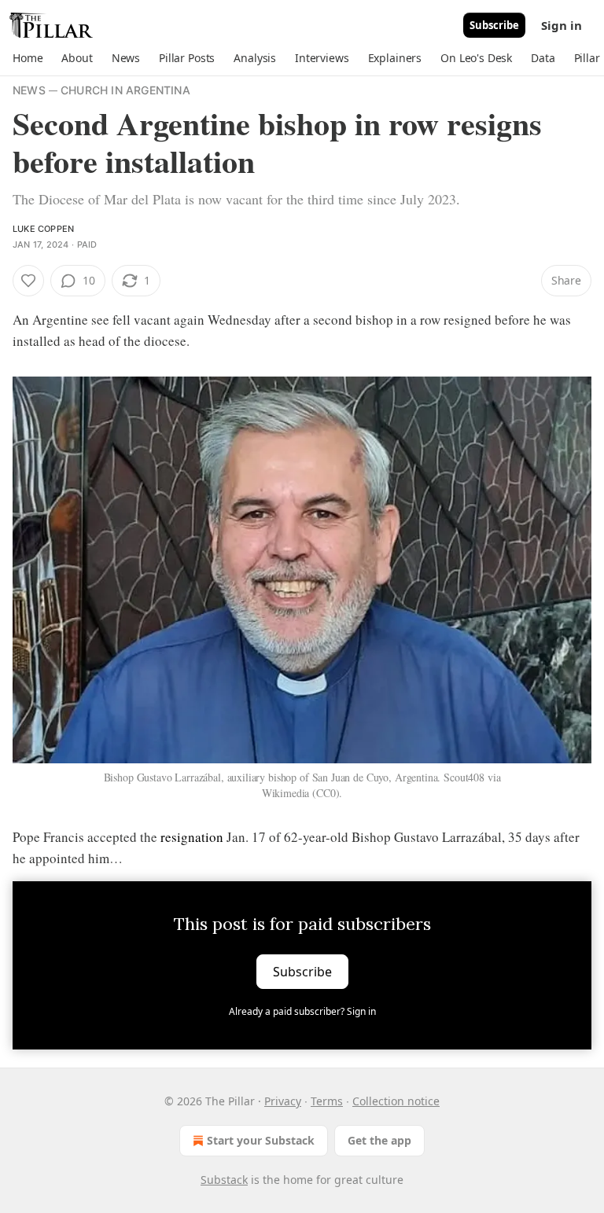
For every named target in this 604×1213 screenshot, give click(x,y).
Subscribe (494, 25)
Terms (327, 1101)
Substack (224, 1179)
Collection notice (396, 1101)
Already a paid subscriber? (302, 1011)
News (29, 90)
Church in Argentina (125, 90)
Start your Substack (261, 1140)
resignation (191, 837)
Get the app (379, 1140)
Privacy (282, 1101)
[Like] (28, 280)
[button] (27, 58)
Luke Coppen (43, 228)
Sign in (561, 25)
